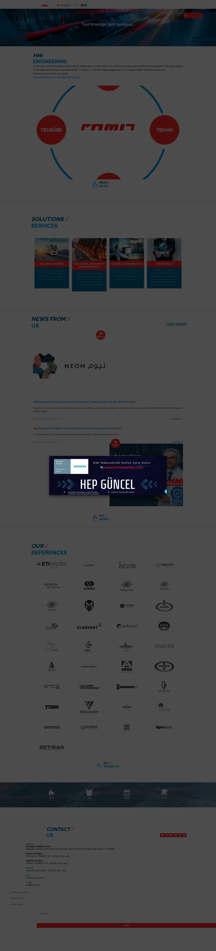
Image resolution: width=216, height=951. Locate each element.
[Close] (166, 456)
